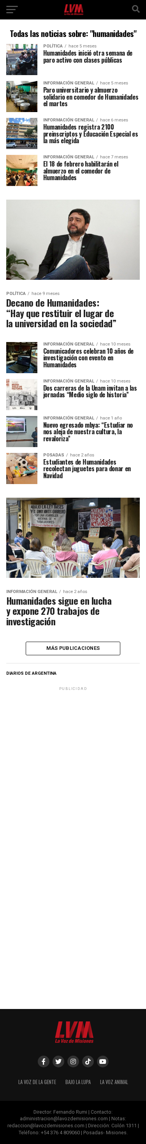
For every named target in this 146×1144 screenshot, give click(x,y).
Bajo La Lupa (78, 1082)
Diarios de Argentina (31, 673)
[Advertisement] (73, 765)
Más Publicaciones (73, 648)
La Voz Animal (114, 1082)
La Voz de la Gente (37, 1082)
